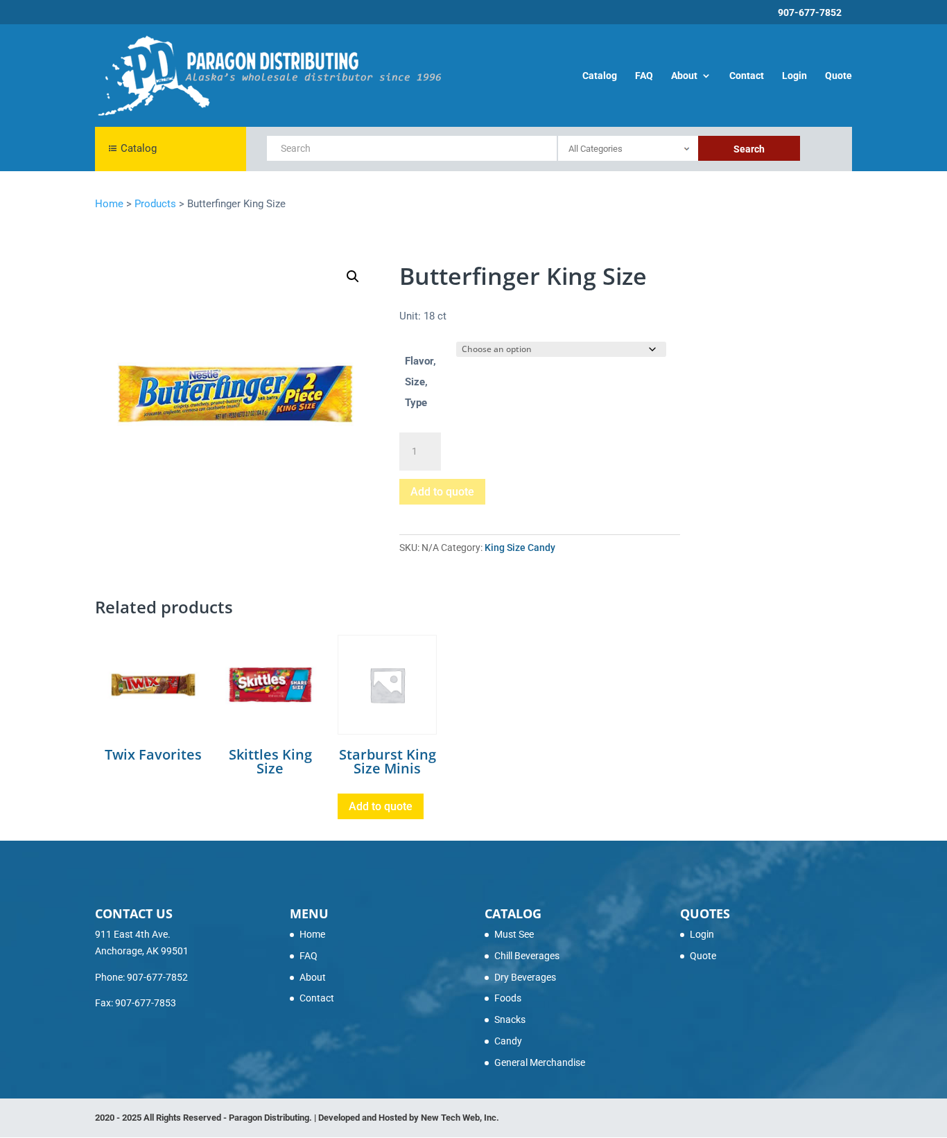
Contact (746, 76)
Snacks (509, 1019)
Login (794, 76)
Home (312, 934)
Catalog (599, 76)
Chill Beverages (526, 955)
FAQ (644, 76)
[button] (352, 276)
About (684, 76)
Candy (508, 1041)
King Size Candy (520, 547)
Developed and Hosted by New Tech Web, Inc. (408, 1117)
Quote (838, 76)
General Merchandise (539, 1062)
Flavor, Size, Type (420, 382)
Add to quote (442, 491)
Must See (514, 934)
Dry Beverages (525, 977)
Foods (507, 998)
